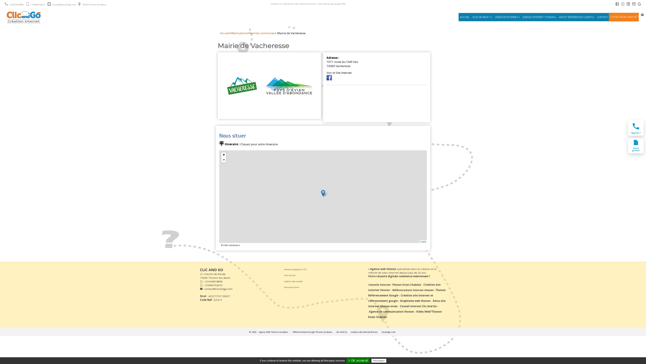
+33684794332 (213, 285)
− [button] (224, 160)
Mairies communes (262, 33)
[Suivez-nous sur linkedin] (627, 4)
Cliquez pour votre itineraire (259, 144)
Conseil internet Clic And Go (418, 306)
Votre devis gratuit (624, 17)
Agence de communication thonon (391, 311)
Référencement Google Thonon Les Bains (312, 332)
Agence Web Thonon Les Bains (273, 332)
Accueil (465, 17)
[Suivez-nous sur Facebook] (616, 4)
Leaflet (423, 241)
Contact (602, 17)
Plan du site (289, 275)
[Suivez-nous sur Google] (638, 4)
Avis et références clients (576, 17)
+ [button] (224, 155)
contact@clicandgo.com (218, 289)
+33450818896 (213, 281)
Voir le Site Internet (339, 73)
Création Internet (506, 17)
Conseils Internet (379, 284)
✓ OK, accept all (358, 360)
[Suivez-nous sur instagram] (621, 4)
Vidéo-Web (423, 311)
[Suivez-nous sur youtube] (633, 4)
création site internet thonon (364, 332)
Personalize (379, 360)
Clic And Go (341, 332)
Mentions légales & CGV (295, 269)
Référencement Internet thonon (412, 290)
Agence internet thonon (539, 17)
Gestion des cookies (293, 281)
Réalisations (239, 33)
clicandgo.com (389, 332)
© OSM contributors (230, 245)
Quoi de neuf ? (481, 17)
